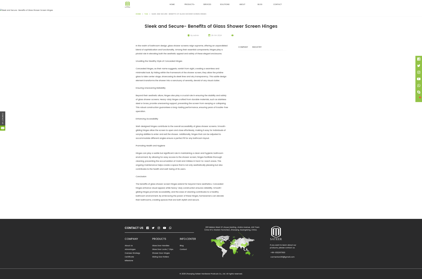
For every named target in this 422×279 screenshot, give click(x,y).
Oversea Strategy (132, 253)
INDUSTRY (257, 47)
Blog (260, 4)
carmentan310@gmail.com (282, 257)
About (242, 4)
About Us (129, 245)
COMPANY (243, 47)
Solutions (224, 4)
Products (189, 4)
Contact (277, 4)
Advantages (130, 249)
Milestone (129, 260)
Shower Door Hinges (161, 253)
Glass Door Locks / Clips (162, 249)
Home (172, 4)
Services (207, 4)
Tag (146, 14)
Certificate (129, 256)
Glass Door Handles (160, 245)
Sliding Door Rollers (160, 256)
